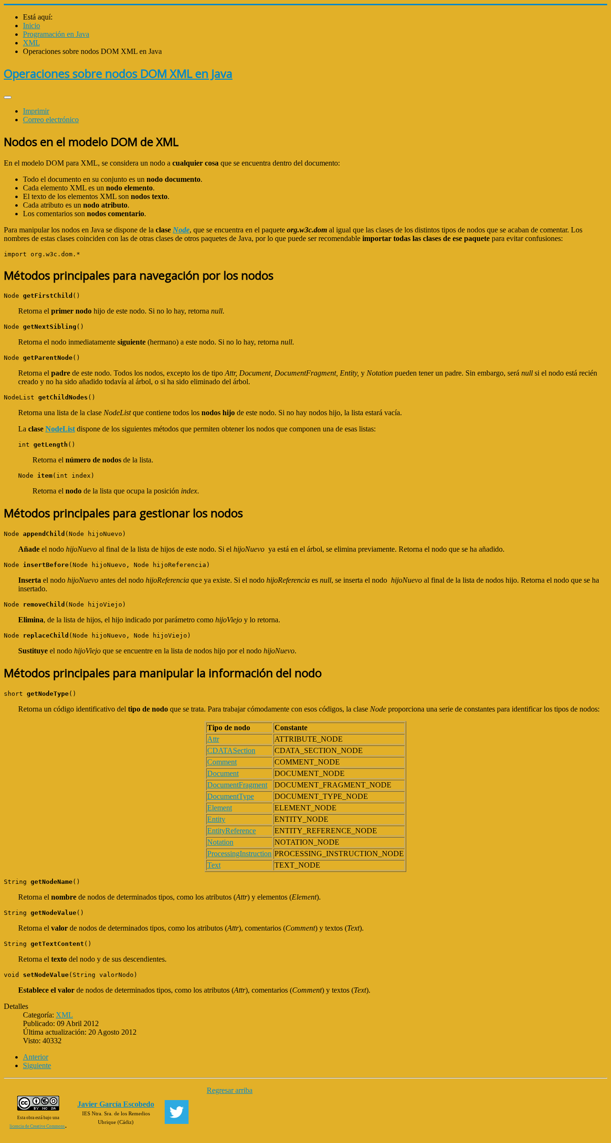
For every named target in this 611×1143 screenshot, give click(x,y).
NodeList (60, 429)
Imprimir (36, 111)
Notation (220, 842)
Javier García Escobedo (115, 1104)
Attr (213, 739)
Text (214, 865)
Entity (216, 819)
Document (223, 773)
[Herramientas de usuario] (7, 97)
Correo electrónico (51, 119)
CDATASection (231, 750)
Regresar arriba (230, 1090)
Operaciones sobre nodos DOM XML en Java (118, 73)
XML (64, 1015)
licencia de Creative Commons (37, 1126)
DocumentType (230, 796)
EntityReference (231, 831)
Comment (222, 762)
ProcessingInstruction (239, 853)
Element (219, 808)
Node (181, 230)
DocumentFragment (237, 785)
